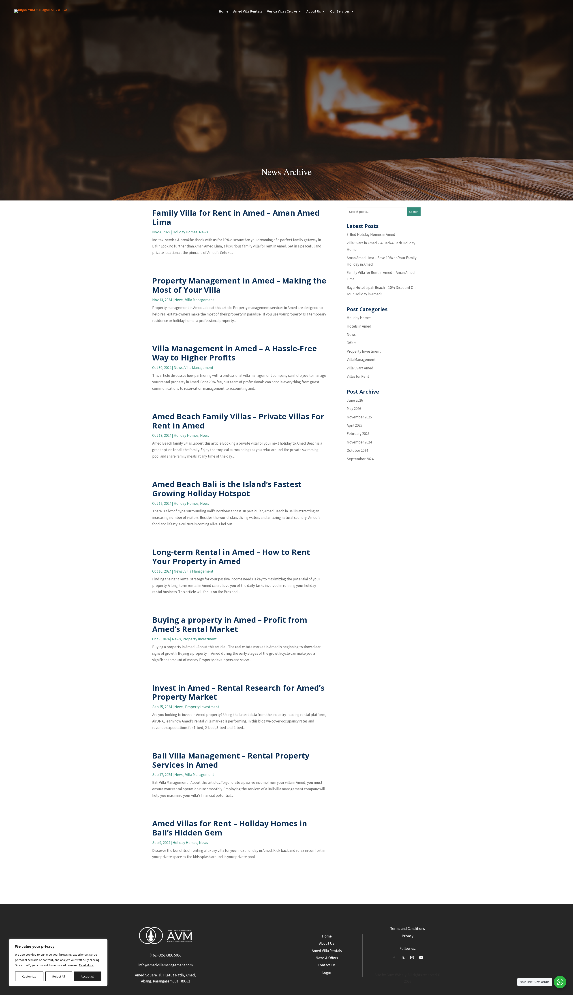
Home (223, 11)
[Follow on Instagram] (412, 957)
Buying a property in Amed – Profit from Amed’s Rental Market (229, 624)
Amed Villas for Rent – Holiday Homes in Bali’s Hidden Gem (229, 828)
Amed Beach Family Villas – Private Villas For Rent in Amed (238, 421)
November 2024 (359, 442)
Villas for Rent (358, 376)
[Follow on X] (403, 957)
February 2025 (358, 433)
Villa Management (199, 299)
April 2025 (354, 425)
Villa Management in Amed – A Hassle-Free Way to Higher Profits (234, 353)
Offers (351, 342)
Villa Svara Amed (360, 368)
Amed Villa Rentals (247, 11)
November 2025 (359, 417)
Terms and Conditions (407, 928)
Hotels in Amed (359, 326)
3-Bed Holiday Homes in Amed (371, 234)
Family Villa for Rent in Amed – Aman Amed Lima (236, 217)
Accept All (87, 976)
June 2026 (355, 400)
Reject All (58, 976)
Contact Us (327, 965)
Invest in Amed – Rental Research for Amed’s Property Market (238, 692)
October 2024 (357, 450)
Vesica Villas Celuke (282, 11)
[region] (58, 962)
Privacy (407, 935)
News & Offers (327, 957)
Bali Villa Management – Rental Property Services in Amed (230, 760)
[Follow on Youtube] (421, 957)
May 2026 (354, 408)
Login (326, 972)
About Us (326, 943)
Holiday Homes (185, 232)
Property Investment (200, 639)
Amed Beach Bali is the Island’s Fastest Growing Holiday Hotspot (226, 489)
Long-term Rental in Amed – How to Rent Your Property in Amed (231, 556)
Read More (86, 965)
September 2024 (360, 458)
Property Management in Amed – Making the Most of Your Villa (239, 285)
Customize (29, 976)
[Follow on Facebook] (394, 957)
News (203, 232)
